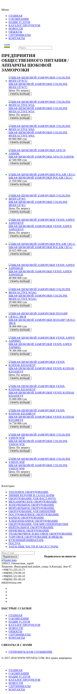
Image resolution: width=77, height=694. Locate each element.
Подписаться (10, 556)
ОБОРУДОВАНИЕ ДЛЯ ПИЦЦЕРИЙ (32, 511)
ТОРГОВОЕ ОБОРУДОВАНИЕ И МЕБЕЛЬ (36, 536)
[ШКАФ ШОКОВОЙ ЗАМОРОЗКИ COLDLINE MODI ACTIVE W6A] (42, 129)
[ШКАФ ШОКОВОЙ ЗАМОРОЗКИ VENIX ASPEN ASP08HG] (42, 340)
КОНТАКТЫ (17, 637)
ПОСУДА (15, 543)
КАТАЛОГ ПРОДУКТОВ (24, 624)
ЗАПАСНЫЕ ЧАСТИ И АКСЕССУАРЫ (33, 546)
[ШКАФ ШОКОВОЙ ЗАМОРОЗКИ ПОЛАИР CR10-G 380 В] (42, 316)
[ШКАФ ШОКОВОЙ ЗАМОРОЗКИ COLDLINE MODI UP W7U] (42, 80)
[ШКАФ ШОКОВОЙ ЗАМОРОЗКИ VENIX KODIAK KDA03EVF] (42, 365)
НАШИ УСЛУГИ (19, 621)
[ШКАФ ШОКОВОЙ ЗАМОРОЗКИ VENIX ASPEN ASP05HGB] (42, 268)
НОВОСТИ (16, 628)
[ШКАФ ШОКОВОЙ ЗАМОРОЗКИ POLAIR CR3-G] (42, 174)
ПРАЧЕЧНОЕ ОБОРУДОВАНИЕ (29, 530)
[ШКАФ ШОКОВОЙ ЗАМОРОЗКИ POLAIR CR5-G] (42, 244)
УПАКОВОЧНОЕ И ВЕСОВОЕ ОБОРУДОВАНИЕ (40, 533)
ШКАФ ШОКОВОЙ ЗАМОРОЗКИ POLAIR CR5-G (41, 247)
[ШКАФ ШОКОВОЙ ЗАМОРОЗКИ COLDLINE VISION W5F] (42, 437)
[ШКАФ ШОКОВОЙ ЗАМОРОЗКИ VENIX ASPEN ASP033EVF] (42, 223)
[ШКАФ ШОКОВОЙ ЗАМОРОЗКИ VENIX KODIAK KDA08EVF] (42, 413)
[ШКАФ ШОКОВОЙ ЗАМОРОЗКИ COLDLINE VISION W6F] (42, 462)
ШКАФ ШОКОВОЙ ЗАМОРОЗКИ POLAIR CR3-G (41, 177)
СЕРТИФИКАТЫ (20, 634)
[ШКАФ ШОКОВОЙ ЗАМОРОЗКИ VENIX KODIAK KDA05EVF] (42, 389)
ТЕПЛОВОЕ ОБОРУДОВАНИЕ (28, 492)
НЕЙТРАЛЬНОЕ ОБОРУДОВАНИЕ (31, 527)
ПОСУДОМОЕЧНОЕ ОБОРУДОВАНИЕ (34, 514)
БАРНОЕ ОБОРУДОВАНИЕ (26, 517)
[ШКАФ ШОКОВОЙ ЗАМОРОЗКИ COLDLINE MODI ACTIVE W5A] (42, 105)
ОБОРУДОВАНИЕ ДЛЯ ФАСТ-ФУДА (32, 498)
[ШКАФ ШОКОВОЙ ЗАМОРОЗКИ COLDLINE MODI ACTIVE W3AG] (42, 292)
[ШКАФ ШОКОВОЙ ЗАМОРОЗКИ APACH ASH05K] (42, 153)
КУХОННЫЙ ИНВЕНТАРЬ (26, 540)
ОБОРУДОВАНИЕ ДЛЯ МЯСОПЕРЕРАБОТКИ (38, 524)
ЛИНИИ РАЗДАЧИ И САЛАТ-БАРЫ (31, 495)
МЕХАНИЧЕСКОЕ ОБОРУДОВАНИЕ (33, 501)
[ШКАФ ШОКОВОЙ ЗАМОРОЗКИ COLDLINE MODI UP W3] (42, 198)
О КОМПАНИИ (19, 618)
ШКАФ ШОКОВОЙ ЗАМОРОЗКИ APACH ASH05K (41, 156)
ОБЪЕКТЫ (15, 631)
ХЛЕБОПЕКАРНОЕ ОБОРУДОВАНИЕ (33, 520)
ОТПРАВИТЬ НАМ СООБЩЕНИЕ (30, 651)
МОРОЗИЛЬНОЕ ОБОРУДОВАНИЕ (31, 508)
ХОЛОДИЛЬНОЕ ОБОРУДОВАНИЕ (31, 504)
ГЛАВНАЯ (15, 615)
